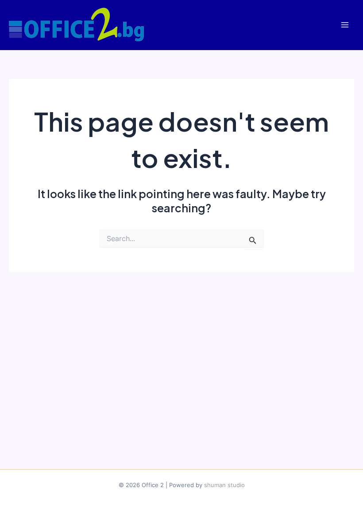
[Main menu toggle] (344, 25)
